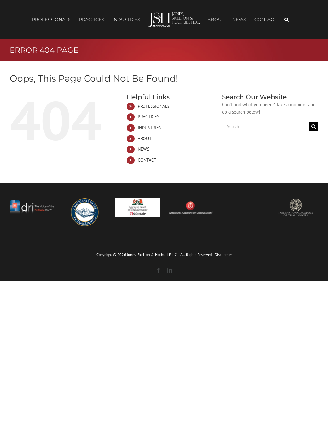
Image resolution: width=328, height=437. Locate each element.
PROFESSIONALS (153, 106)
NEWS (143, 149)
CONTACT (147, 160)
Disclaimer (223, 254)
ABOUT (145, 138)
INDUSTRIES (149, 128)
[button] (286, 19)
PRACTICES (148, 117)
